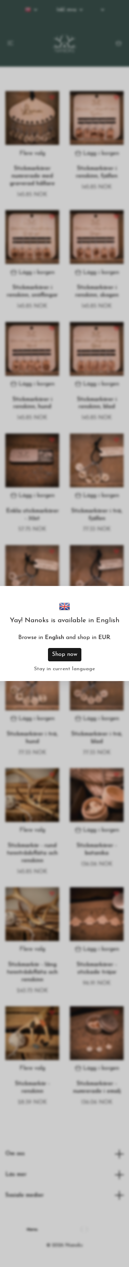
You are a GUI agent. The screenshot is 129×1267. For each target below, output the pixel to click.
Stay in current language (64, 669)
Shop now (64, 654)
